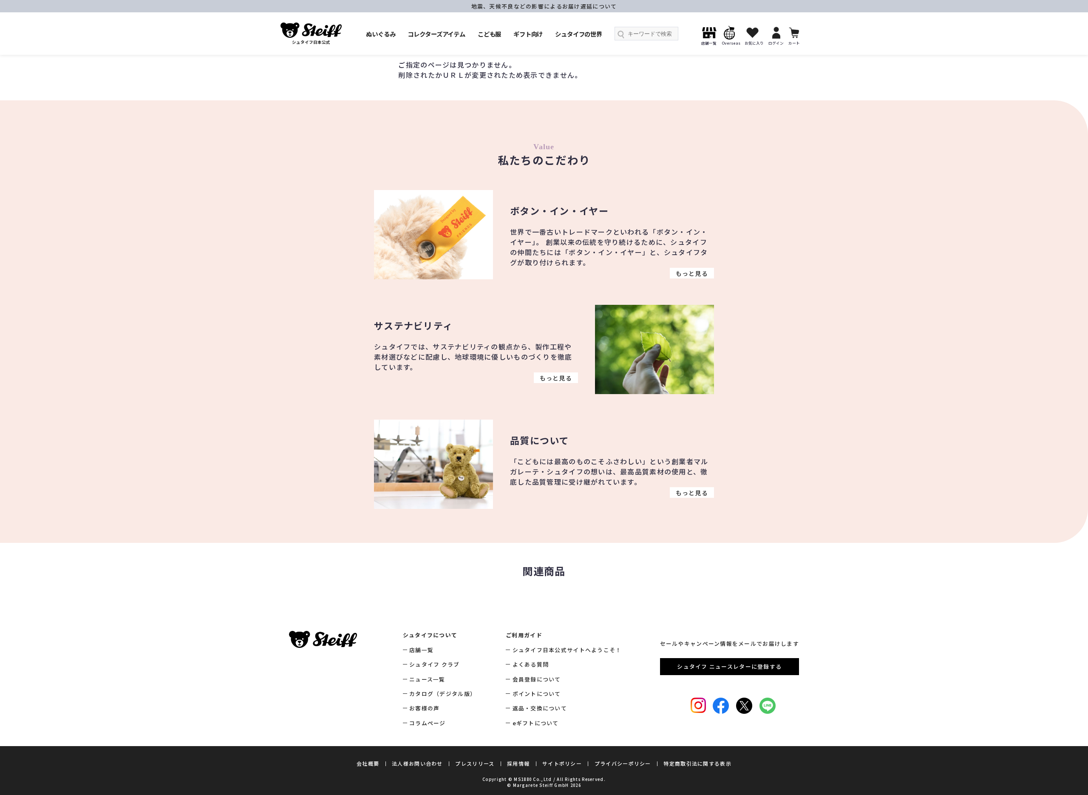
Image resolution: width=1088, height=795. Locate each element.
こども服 (489, 33)
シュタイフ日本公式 (311, 42)
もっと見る (692, 273)
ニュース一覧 (427, 679)
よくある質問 (531, 664)
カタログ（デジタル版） (442, 694)
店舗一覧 (421, 650)
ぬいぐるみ (380, 33)
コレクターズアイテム (436, 33)
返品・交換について (540, 708)
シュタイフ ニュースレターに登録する (729, 666)
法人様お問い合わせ (417, 763)
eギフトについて (536, 723)
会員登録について (537, 679)
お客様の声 (424, 708)
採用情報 (518, 763)
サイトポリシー (562, 763)
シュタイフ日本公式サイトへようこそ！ (567, 650)
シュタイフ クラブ (434, 664)
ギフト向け (528, 33)
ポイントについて (537, 694)
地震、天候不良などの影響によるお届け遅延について (544, 6)
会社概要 (368, 763)
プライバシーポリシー (623, 763)
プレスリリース (474, 763)
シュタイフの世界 (578, 33)
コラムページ (427, 723)
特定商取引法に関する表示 (697, 763)
